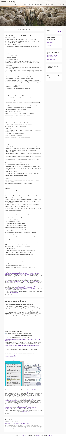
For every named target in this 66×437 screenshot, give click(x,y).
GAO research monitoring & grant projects (25, 274)
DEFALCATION (15, 37)
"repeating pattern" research (11, 425)
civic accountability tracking (37, 425)
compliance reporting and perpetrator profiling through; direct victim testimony (18, 426)
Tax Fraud (37, 281)
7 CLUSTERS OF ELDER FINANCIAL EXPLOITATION (21, 36)
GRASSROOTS (53, 4)
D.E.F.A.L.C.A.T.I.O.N (22, 4)
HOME (15, 4)
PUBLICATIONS (62, 4)
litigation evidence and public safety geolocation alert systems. (27, 427)
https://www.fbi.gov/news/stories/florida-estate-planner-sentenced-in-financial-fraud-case (22, 345)
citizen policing (29, 425)
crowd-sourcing (35, 426)
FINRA (23, 281)
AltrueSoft (8, 420)
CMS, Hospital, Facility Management (13, 281)
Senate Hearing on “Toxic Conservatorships (27, 286)
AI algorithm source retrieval (21, 425)
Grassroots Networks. (14, 292)
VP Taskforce (29, 272)
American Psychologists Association (31, 288)
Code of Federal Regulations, (30, 281)
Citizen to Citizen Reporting (14, 273)
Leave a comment (9, 294)
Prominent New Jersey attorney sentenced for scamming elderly (17, 360)
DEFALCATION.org (8, 2)
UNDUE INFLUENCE (39, 4)
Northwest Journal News (24, 273)
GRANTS (47, 4)
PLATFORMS (30, 4)
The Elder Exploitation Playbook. (15, 301)
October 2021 (49, 69)
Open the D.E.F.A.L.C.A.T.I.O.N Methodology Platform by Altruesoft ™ (17, 423)
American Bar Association (18, 288)
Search (48, 30)
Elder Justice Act (19, 287)
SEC (21, 281)
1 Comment (8, 413)
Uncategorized (50, 78)
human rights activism (12, 427)
